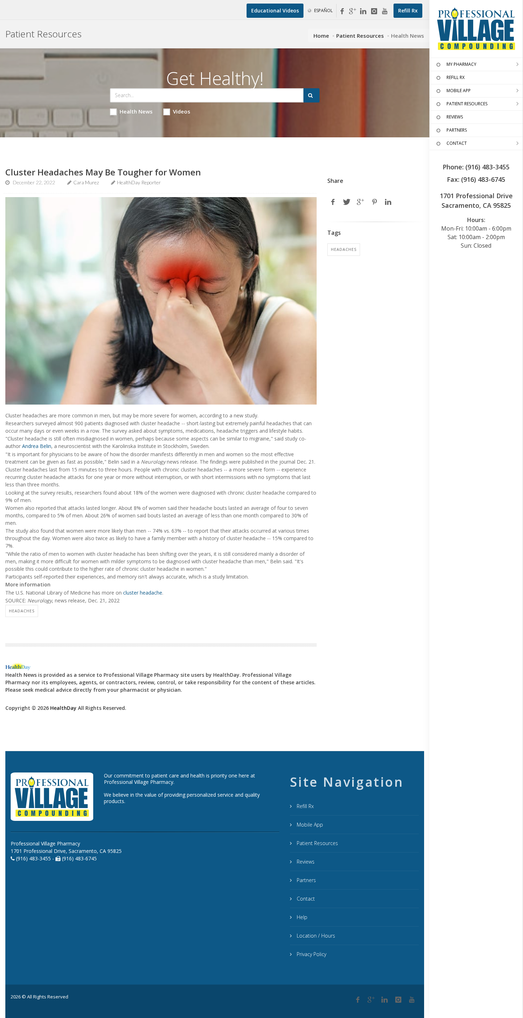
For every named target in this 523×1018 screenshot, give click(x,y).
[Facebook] (342, 11)
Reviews (305, 861)
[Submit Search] (311, 95)
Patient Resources (360, 35)
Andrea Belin (36, 446)
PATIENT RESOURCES (467, 104)
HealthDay (63, 708)
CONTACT (457, 143)
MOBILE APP (459, 91)
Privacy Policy (310, 954)
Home (321, 35)
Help (301, 917)
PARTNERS (457, 130)
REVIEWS (455, 117)
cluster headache (142, 592)
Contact (305, 898)
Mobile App (309, 824)
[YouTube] (384, 11)
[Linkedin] (363, 11)
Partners (305, 880)
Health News (136, 111)
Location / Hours (315, 935)
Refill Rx (304, 806)
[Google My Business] (352, 11)
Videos (181, 111)
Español (323, 10)
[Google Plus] (371, 1000)
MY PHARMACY (461, 64)
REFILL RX (456, 77)
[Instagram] (374, 11)
